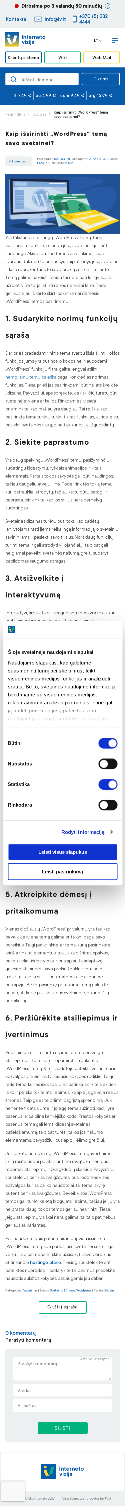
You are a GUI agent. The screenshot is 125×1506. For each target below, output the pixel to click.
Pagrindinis (15, 115)
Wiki (62, 57)
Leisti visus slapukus (62, 852)
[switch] (107, 763)
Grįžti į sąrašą (62, 1307)
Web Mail (101, 57)
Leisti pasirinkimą (62, 871)
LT (96, 41)
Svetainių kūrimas (62, 1290)
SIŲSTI (62, 1428)
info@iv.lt (55, 20)
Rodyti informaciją (83, 832)
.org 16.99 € (100, 96)
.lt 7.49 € (22, 96)
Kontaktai (17, 20)
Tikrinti (101, 79)
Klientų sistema (23, 57)
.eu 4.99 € (45, 96)
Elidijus (42, 163)
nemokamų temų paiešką (30, 377)
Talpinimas (29, 1290)
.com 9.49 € (72, 96)
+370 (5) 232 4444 (93, 19)
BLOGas (39, 115)
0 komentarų (18, 161)
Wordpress (83, 1290)
